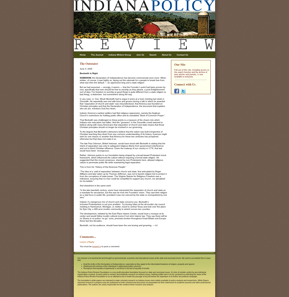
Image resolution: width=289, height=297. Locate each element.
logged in (96, 246)
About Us (166, 55)
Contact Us (182, 55)
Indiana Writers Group (120, 55)
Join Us (140, 55)
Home (83, 55)
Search (153, 55)
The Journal (97, 55)
